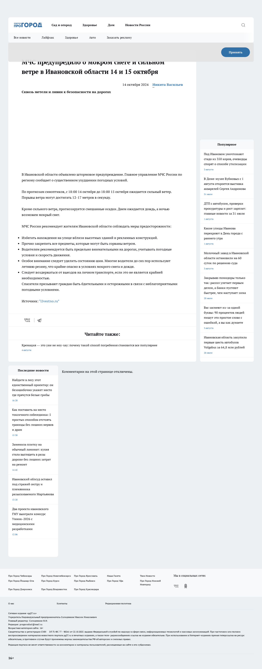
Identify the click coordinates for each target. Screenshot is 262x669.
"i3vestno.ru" (49, 301)
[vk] (27, 320)
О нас (11, 603)
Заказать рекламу (119, 37)
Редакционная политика (118, 603)
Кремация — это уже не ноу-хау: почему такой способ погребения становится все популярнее (89, 347)
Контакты (62, 603)
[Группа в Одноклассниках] (185, 586)
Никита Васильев (167, 84)
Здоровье (89, 25)
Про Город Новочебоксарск (56, 575)
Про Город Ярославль (85, 575)
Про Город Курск (50, 580)
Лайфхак (48, 37)
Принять (235, 52)
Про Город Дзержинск (20, 589)
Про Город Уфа (115, 580)
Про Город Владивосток (54, 589)
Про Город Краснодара (86, 589)
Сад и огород (62, 25)
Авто (92, 37)
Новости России (137, 25)
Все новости (22, 37)
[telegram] (40, 320)
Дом (111, 25)
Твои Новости (147, 575)
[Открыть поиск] (243, 25)
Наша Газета (113, 575)
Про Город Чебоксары (20, 575)
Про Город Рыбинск (84, 580)
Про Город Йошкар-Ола (21, 580)
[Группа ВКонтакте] (176, 586)
